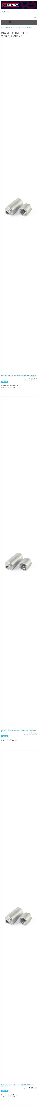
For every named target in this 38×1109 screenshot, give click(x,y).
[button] (35, 16)
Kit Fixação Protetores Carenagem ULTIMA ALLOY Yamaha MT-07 (18, 376)
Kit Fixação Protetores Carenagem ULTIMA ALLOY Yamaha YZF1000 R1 (17, 1085)
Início (2, 27)
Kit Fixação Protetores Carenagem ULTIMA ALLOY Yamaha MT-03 (18, 731)
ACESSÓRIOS (8, 27)
